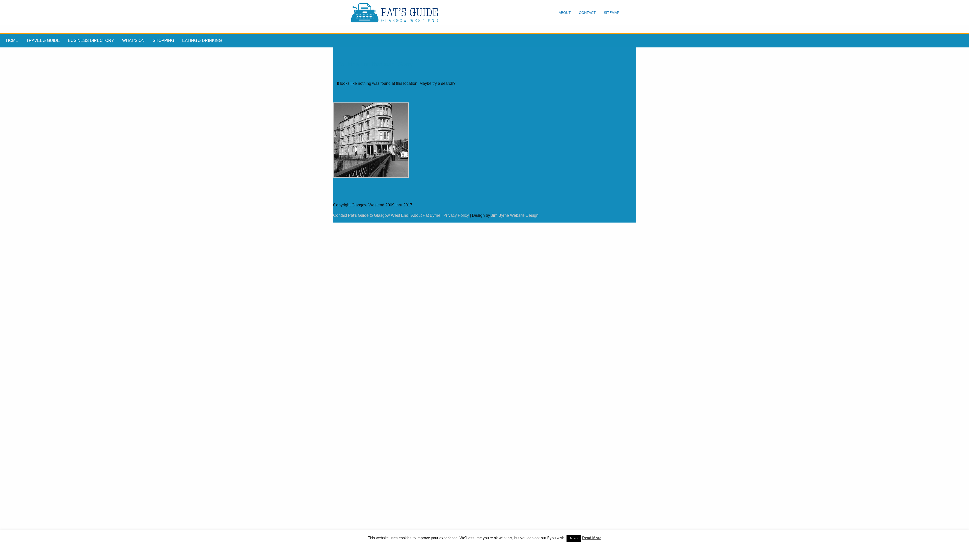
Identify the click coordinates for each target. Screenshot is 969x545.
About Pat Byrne (425, 215)
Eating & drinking (202, 40)
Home (12, 40)
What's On (133, 40)
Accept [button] (574, 538)
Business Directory (91, 40)
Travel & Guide (43, 40)
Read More (591, 538)
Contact (587, 13)
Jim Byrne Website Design (515, 215)
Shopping (163, 40)
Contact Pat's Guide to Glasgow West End (370, 215)
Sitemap (611, 13)
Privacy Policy (456, 215)
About (565, 13)
